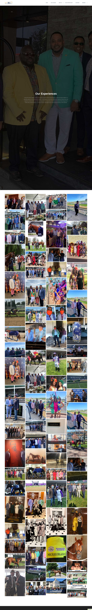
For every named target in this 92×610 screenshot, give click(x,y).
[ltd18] (77, 443)
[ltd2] (56, 361)
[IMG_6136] (77, 331)
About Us (60, 2)
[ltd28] (77, 489)
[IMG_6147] (15, 334)
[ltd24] (77, 464)
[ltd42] (36, 556)
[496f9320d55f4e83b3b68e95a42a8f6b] (56, 269)
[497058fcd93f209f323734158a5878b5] (36, 273)
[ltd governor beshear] (15, 350)
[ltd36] (36, 532)
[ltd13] (36, 406)
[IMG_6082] (15, 312)
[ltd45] (77, 566)
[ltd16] (36, 427)
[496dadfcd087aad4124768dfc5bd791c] (36, 207)
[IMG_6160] (56, 586)
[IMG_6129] (56, 312)
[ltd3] (36, 358)
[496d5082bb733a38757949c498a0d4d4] (15, 201)
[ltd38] (15, 531)
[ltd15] (56, 426)
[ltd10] (77, 395)
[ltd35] (56, 521)
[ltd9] (15, 404)
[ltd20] (56, 443)
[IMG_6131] (36, 314)
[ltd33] (15, 509)
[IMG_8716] (36, 588)
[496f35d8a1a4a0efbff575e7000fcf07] (56, 255)
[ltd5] (15, 371)
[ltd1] (77, 351)
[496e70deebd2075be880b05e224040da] (77, 207)
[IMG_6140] (56, 334)
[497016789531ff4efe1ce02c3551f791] (77, 303)
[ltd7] (77, 380)
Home (47, 2)
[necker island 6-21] (77, 585)
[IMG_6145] (36, 336)
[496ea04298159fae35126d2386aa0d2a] (56, 234)
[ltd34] (77, 521)
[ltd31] (15, 488)
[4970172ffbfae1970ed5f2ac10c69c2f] (15, 285)
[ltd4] (77, 365)
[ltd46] (56, 570)
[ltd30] (56, 493)
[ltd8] (56, 383)
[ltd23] (56, 460)
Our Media (77, 2)
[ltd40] (56, 548)
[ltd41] (15, 546)
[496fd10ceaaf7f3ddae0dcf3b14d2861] (77, 276)
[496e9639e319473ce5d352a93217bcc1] (15, 220)
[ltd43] (15, 561)
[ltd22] (36, 456)
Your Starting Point (69, 2)
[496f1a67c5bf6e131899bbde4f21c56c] (77, 248)
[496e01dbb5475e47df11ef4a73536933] (56, 201)
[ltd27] (56, 474)
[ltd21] (15, 453)
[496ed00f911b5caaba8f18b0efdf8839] (77, 228)
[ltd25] (36, 472)
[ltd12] (56, 404)
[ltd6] (36, 379)
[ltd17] (15, 431)
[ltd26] (15, 474)
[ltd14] (77, 416)
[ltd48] (15, 582)
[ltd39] (77, 548)
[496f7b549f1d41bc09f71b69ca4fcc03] (36, 244)
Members (83, 2)
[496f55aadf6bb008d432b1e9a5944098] (36, 259)
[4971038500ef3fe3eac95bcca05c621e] (36, 293)
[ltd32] (36, 505)
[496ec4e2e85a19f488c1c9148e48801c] (36, 228)
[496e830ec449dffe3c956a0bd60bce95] (56, 215)
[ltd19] (36, 440)
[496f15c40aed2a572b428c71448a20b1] (15, 257)
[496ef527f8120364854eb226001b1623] (15, 237)
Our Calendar (53, 2)
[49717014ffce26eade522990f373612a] (56, 291)
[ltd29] (36, 485)
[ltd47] (36, 573)
